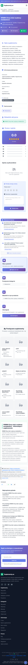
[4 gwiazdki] (14, 190)
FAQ (2, 636)
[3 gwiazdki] (11, 190)
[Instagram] (5, 584)
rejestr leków (19, 655)
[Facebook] (2, 584)
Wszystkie (3, 590)
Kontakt (3, 627)
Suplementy (10, 9)
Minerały (3, 609)
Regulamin (3, 630)
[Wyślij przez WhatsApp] (8, 484)
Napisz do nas (14, 269)
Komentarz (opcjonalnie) (11, 194)
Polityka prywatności (17, 564)
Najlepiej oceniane (5, 595)
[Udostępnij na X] (5, 484)
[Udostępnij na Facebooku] (2, 484)
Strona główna (4, 9)
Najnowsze (3, 593)
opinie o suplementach (11, 655)
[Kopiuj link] (14, 484)
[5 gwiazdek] (16, 190)
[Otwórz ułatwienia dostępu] (25, 662)
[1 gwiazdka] (5, 190)
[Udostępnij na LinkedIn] (11, 484)
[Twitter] (8, 584)
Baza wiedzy (4, 625)
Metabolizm (7, 110)
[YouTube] (12, 584)
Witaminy (3, 606)
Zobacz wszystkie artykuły (14, 253)
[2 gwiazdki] (8, 190)
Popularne (3, 598)
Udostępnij (14, 315)
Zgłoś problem (4, 644)
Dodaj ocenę (15, 208)
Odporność (3, 614)
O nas (2, 620)
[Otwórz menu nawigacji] (26, 5)
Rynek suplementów (6, 622)
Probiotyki (3, 611)
